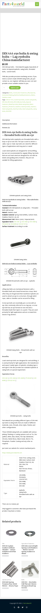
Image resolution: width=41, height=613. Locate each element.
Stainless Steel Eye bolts (22, 107)
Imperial (32, 93)
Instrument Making (7, 95)
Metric (33, 95)
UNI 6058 (8, 111)
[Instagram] (26, 607)
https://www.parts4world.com (12, 453)
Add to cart (15, 88)
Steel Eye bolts (17, 109)
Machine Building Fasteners (22, 95)
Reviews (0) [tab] (6, 128)
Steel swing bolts (27, 109)
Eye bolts (22, 102)
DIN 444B (16, 102)
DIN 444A (10, 102)
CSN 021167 (9, 100)
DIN (29, 93)
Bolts (10, 93)
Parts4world (27, 603)
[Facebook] (18, 607)
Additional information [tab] (9, 124)
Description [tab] (6, 120)
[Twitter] (22, 607)
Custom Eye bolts (19, 100)
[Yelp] (14, 607)
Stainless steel (6, 97)
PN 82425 (12, 107)
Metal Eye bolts (13, 104)
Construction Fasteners (20, 93)
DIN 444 (4, 102)
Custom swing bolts (30, 100)
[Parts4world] (13, 4)
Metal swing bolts (24, 104)
